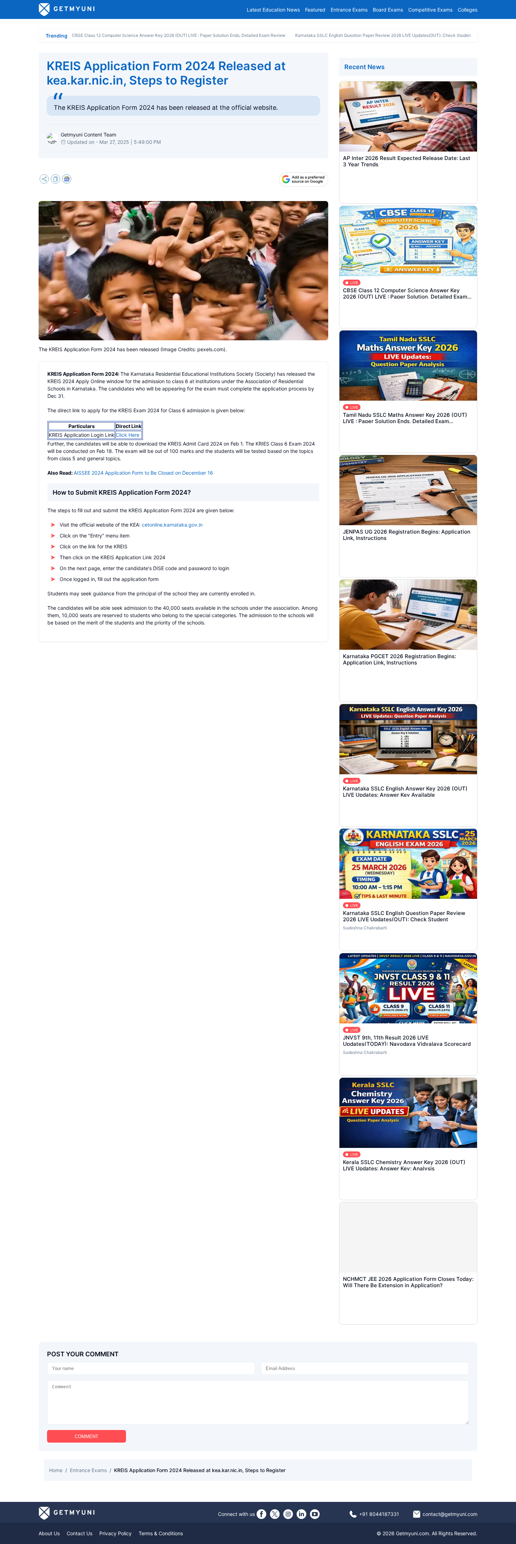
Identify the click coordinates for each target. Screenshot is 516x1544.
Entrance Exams (349, 10)
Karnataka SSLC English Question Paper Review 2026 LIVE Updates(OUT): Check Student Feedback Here (399, 35)
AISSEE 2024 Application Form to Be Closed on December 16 (143, 473)
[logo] (67, 9)
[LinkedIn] (301, 1514)
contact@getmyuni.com (450, 1514)
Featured (315, 10)
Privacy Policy (115, 1533)
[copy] (55, 179)
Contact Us (79, 1533)
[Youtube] (315, 1514)
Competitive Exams (430, 10)
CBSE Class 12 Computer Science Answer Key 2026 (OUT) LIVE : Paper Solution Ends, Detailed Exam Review (178, 35)
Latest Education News (273, 10)
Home (55, 1470)
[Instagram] (288, 1514)
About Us (49, 1533)
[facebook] (261, 1514)
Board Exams (388, 10)
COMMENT (86, 1436)
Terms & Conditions (161, 1533)
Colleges (467, 10)
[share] (44, 179)
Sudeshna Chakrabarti (365, 927)
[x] (275, 1514)
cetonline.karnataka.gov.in (172, 525)
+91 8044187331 (379, 1514)
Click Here (127, 435)
